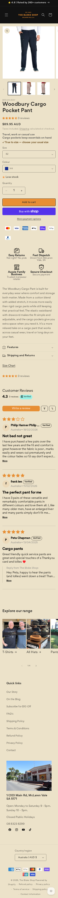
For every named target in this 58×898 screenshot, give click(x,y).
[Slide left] (3, 89)
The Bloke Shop (27, 880)
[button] (6, 14)
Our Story (11, 692)
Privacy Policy (14, 743)
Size (4, 148)
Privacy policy (43, 884)
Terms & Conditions (17, 728)
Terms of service (21, 889)
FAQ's (9, 714)
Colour (6, 162)
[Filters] (44, 408)
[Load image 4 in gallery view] (28, 88)
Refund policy (26, 884)
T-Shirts (7, 652)
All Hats (32, 652)
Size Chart (8, 366)
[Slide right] (54, 89)
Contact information (30, 894)
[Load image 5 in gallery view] (43, 88)
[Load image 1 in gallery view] (14, 88)
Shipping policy (40, 889)
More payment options (29, 219)
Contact (11, 750)
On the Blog (13, 699)
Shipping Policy (15, 721)
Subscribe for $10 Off (18, 707)
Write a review (21, 408)
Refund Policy (14, 736)
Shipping (24, 129)
